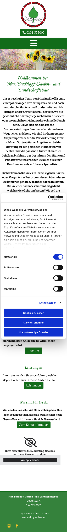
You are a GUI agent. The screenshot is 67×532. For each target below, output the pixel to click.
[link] (30, 442)
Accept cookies (30, 460)
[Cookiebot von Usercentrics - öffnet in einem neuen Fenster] (48, 197)
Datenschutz (42, 513)
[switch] (58, 267)
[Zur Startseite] (33, 14)
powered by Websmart (33, 517)
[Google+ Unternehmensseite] (9, 525)
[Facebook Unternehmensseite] (17, 525)
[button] (33, 32)
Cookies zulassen (33, 312)
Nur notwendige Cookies (33, 332)
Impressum (25, 513)
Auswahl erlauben (33, 322)
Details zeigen (47, 302)
